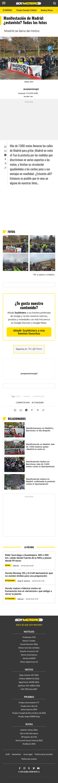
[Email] (5, 150)
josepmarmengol (31, 89)
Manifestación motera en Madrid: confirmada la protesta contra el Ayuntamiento (40, 481)
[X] (5, 163)
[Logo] (28, 3)
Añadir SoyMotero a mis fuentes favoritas (29, 332)
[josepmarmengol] (21, 89)
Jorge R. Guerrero (24, 581)
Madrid (27, 396)
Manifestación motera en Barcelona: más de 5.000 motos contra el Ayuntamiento (40, 464)
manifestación (39, 396)
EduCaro (16, 566)
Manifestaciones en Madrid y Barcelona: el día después (39, 429)
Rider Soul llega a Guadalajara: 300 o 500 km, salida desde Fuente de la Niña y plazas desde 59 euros (28, 558)
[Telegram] (5, 154)
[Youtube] (38, 768)
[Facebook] (5, 159)
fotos (18, 396)
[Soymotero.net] (29, 619)
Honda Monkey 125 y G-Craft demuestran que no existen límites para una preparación (29, 574)
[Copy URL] (5, 167)
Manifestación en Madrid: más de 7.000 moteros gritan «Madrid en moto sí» (40, 446)
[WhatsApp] (5, 146)
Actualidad (38, 403)
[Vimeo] (33, 768)
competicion (23, 403)
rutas (7, 565)
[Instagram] (24, 768)
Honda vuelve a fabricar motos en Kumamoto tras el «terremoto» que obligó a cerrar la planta (28, 591)
